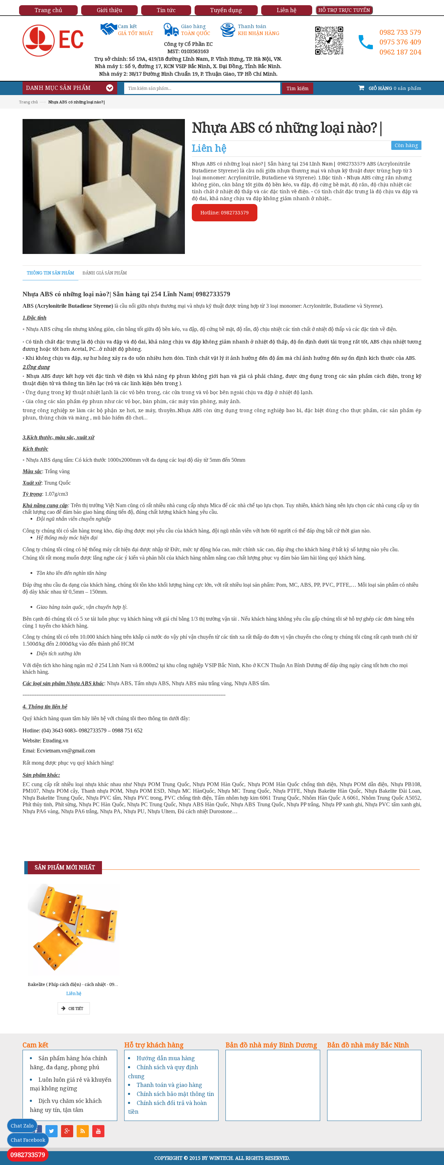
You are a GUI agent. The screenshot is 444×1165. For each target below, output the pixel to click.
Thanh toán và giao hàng (169, 1085)
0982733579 (27, 1154)
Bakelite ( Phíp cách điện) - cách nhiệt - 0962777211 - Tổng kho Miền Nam (104, 984)
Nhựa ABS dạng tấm (48, 460)
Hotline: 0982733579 (224, 212)
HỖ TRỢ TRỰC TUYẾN (344, 10)
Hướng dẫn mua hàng (166, 1058)
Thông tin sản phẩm (50, 273)
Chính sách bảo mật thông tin (175, 1094)
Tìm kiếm (298, 88)
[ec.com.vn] (53, 40)
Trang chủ (28, 101)
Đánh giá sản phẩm (105, 273)
